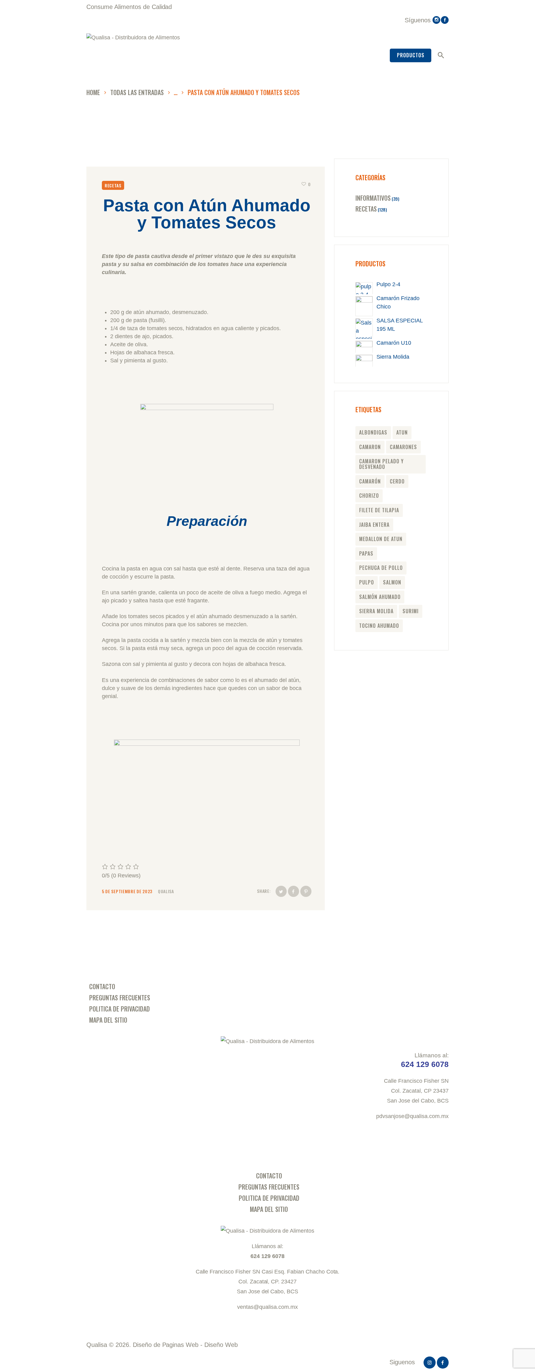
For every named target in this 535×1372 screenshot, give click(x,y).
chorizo (369, 495)
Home (93, 92)
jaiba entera (374, 524)
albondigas (373, 432)
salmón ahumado (380, 597)
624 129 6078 (267, 1256)
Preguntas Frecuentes (119, 997)
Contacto (102, 986)
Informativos (373, 198)
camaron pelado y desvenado (381, 463)
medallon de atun (380, 539)
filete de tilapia (379, 510)
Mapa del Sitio (108, 1020)
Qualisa (166, 891)
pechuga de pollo (381, 567)
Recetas (113, 185)
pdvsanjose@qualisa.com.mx (412, 1116)
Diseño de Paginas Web (166, 1344)
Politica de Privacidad (119, 1008)
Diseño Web (221, 1344)
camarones (403, 447)
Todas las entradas (137, 92)
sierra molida (376, 611)
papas (366, 553)
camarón (370, 481)
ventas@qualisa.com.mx (267, 1307)
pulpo (366, 582)
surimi (410, 611)
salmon (392, 582)
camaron (370, 447)
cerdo (397, 481)
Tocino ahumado (379, 625)
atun (402, 432)
